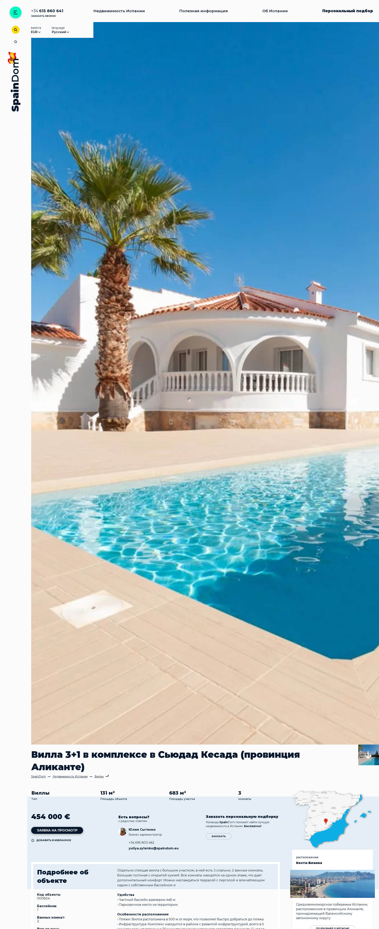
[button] (368, 755)
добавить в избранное (53, 840)
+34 (47, 11)
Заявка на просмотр (57, 830)
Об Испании (275, 11)
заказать (219, 836)
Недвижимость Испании (119, 11)
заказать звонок (43, 16)
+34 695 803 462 (141, 842)
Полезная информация (203, 11)
